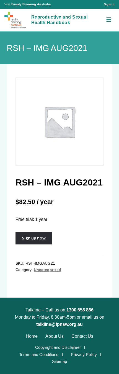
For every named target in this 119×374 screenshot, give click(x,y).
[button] (108, 20)
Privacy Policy (84, 354)
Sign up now (34, 238)
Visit (27, 4)
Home (32, 336)
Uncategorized (47, 269)
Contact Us (82, 336)
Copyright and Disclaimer (58, 347)
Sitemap (59, 361)
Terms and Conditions (38, 354)
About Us (54, 336)
